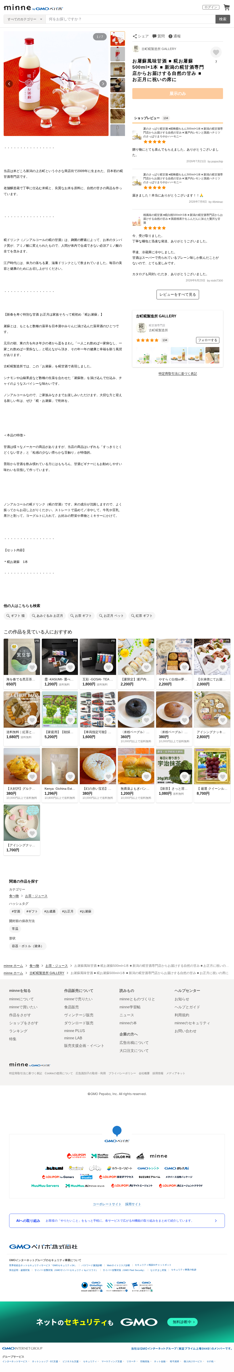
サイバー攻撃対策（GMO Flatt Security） (124, 1270)
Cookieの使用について (59, 1073)
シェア (143, 36)
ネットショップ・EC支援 (45, 1361)
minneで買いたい (23, 1007)
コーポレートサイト (107, 1204)
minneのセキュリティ (192, 1023)
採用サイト (133, 1204)
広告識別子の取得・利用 (91, 1073)
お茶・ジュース (36, 896)
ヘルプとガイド (187, 1007)
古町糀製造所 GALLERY (158, 49)
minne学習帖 (130, 1007)
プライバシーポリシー (122, 1073)
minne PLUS (74, 1031)
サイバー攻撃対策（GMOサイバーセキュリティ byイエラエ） (66, 1270)
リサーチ (131, 1361)
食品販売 (71, 1007)
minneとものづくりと (137, 999)
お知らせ (182, 999)
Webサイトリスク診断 (118, 1265)
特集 (12, 1039)
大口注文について (134, 1051)
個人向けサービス (193, 1361)
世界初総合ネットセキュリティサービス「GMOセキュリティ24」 (43, 1265)
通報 (177, 36)
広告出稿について (134, 1043)
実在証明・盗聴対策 (19, 1270)
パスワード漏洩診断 (92, 1265)
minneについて (21, 999)
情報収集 (144, 1361)
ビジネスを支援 (71, 1361)
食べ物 (14, 896)
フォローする (207, 340)
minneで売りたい (78, 999)
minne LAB (73, 1038)
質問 (161, 36)
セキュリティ (90, 1361)
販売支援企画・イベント (84, 1046)
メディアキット (175, 1073)
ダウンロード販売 (78, 1023)
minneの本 (128, 1023)
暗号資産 (174, 1361)
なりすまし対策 (158, 1270)
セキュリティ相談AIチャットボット (153, 1265)
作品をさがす (20, 1015)
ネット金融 (159, 1361)
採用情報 (157, 1073)
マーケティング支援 (111, 1361)
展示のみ (178, 93)
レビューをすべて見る (178, 294)
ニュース (127, 1015)
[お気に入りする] (216, 52)
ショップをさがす (23, 1023)
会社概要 (144, 1073)
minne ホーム (13, 965)
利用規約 (182, 1015)
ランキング (18, 1031)
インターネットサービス (14, 1361)
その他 (210, 1361)
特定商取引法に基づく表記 (178, 373)
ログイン (211, 7)
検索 (222, 19)
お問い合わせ (186, 1031)
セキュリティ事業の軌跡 (183, 1269)
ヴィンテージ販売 (78, 1015)
